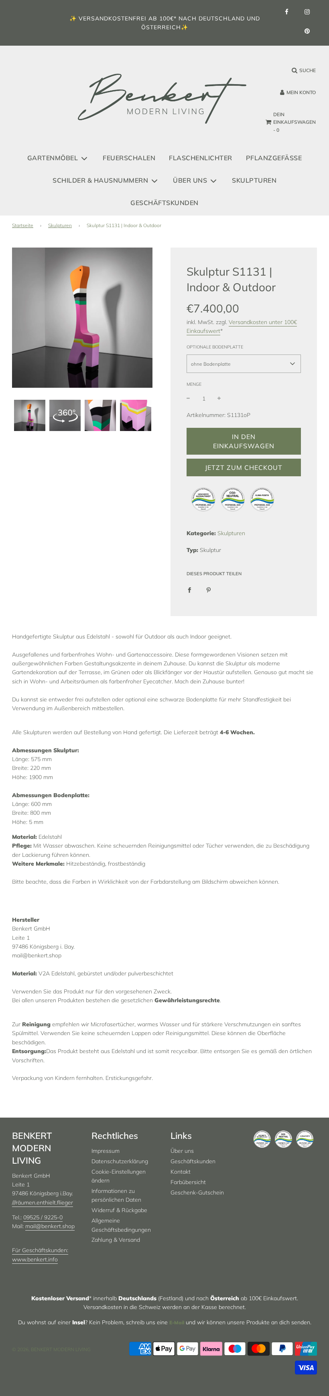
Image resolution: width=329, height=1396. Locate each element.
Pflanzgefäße (274, 158)
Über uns (182, 1150)
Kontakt (181, 1171)
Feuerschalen (129, 158)
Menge (194, 384)
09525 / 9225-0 (43, 1217)
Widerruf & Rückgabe (119, 1210)
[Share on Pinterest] (208, 589)
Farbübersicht (188, 1182)
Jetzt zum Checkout (243, 467)
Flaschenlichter (200, 158)
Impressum (105, 1150)
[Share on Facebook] (189, 589)
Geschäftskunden (164, 203)
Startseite (22, 225)
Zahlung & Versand (115, 1239)
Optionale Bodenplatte (215, 347)
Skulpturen (254, 180)
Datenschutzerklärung (119, 1161)
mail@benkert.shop (50, 1226)
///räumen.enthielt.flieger (42, 1202)
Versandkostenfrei (112, 18)
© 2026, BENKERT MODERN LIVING (51, 1349)
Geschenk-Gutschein (197, 1192)
